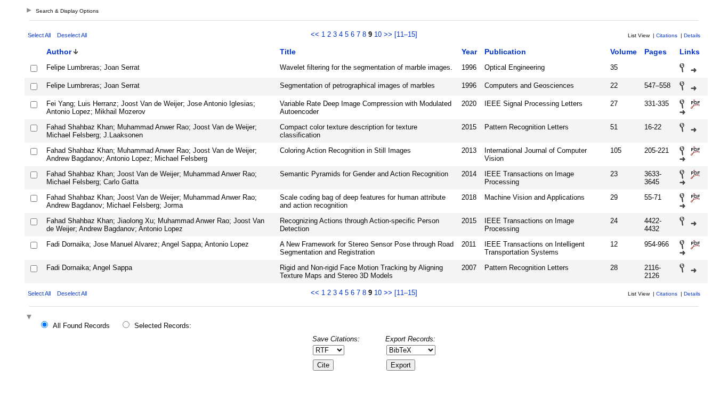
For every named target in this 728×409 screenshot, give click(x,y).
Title (288, 51)
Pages (655, 51)
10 (378, 34)
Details (692, 35)
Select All (39, 35)
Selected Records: (162, 326)
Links (690, 51)
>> (388, 34)
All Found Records (81, 326)
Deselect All (72, 35)
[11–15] (405, 34)
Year (469, 51)
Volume (623, 51)
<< (315, 34)
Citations (666, 35)
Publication (505, 51)
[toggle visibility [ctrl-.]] (30, 318)
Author (58, 51)
